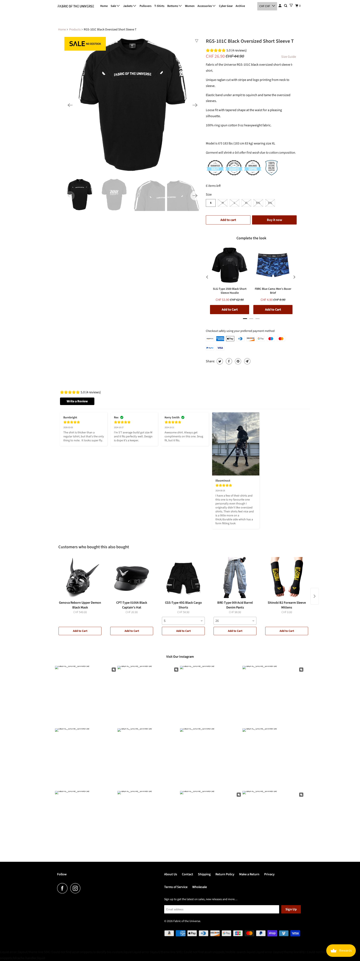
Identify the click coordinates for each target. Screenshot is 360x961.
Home (104, 6)
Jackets (128, 6)
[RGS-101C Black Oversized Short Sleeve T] (132, 105)
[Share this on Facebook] (228, 361)
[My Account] (280, 6)
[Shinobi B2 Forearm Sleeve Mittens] (286, 578)
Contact (187, 874)
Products (75, 29)
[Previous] (70, 105)
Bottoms (173, 6)
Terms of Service (176, 887)
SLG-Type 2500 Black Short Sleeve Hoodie (229, 291)
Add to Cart (80, 631)
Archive (240, 6)
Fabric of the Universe (186, 921)
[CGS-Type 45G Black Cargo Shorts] (183, 578)
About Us (170, 874)
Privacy (269, 874)
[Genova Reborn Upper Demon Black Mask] (80, 578)
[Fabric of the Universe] (76, 6)
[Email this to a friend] (246, 361)
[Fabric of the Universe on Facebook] (63, 888)
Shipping (204, 874)
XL (246, 203)
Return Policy (224, 874)
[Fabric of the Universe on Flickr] (84, 888)
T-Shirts (159, 6)
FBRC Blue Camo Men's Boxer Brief (273, 291)
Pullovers (145, 6)
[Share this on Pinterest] (237, 361)
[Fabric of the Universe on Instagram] (76, 888)
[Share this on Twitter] (219, 361)
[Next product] (314, 596)
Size (209, 194)
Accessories (205, 6)
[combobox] (183, 621)
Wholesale (199, 887)
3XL (270, 203)
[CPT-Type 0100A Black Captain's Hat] (131, 578)
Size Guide (288, 56)
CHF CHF (264, 6)
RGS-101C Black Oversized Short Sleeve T (250, 41)
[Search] (286, 6)
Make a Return (249, 874)
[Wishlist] (291, 5)
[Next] (195, 105)
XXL (258, 203)
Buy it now (274, 220)
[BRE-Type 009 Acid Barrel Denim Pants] (235, 578)
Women (190, 6)
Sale (114, 6)
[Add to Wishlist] (197, 41)
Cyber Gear (226, 6)
